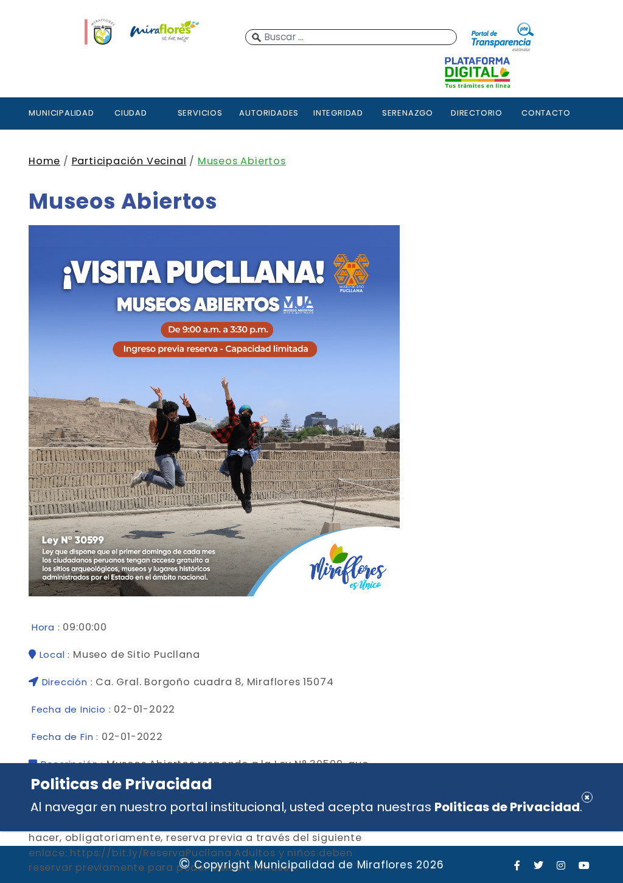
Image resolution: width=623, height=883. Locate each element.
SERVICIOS (200, 113)
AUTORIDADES (269, 113)
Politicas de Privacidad (507, 806)
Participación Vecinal (129, 161)
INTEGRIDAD (338, 113)
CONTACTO (545, 113)
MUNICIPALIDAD (61, 113)
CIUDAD (130, 113)
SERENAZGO (407, 113)
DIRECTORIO (477, 113)
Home (44, 161)
